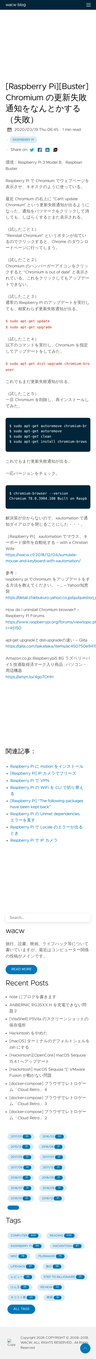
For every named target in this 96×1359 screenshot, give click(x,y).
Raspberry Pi (23, 139)
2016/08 (50, 1146)
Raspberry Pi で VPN (29, 781)
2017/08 (20, 1167)
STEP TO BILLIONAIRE (63, 1277)
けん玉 (18, 1287)
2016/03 (51, 1136)
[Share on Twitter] (32, 150)
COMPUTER (23, 1235)
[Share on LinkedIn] (47, 150)
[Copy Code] (61, 412)
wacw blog (16, 5)
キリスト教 (22, 1297)
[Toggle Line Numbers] (71, 412)
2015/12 (19, 1146)
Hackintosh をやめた (28, 1033)
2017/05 (19, 1157)
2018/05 (51, 1177)
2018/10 (19, 1198)
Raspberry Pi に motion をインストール (46, 766)
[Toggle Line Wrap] (81, 412)
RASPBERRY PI (25, 1246)
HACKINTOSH (66, 1246)
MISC (17, 1256)
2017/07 (51, 1157)
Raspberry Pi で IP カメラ (34, 840)
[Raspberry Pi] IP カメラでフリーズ (43, 773)
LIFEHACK (21, 1266)
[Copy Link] (55, 150)
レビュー (20, 1277)
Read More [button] (21, 969)
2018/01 (19, 1177)
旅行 (52, 1266)
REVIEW (49, 1287)
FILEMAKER (50, 1256)
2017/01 (19, 1136)
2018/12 (50, 1198)
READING (61, 1235)
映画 (53, 1297)
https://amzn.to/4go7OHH (30, 677)
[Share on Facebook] (40, 150)
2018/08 (52, 1188)
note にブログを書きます (32, 997)
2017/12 (51, 1167)
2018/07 (20, 1188)
